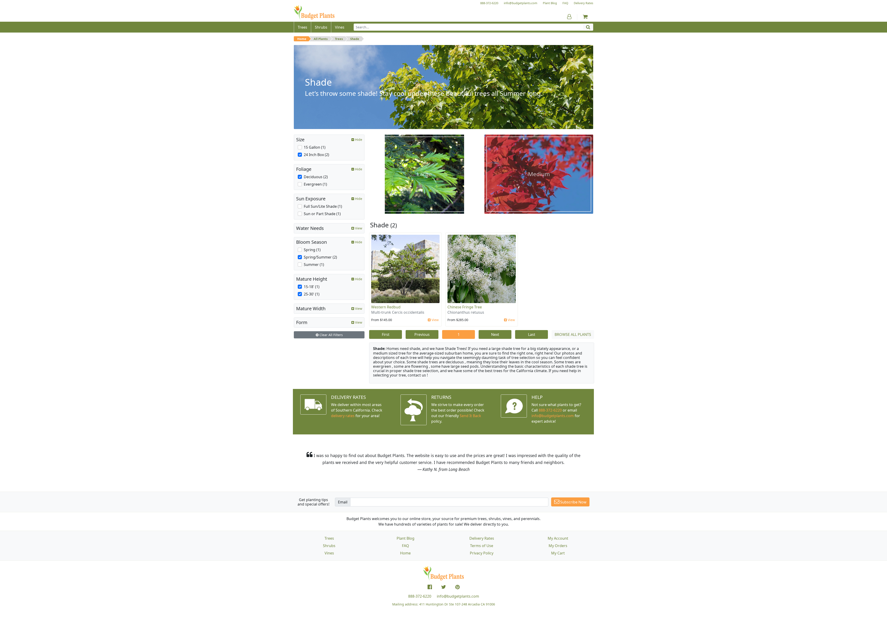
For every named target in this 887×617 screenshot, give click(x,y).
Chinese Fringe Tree (464, 307)
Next (495, 334)
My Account (558, 538)
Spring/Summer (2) (320, 257)
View (435, 320)
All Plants (321, 39)
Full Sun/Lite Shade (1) (323, 206)
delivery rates (343, 415)
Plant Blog (405, 538)
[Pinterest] (457, 587)
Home (301, 39)
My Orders (558, 545)
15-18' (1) (311, 286)
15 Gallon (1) (314, 147)
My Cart (558, 553)
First (385, 334)
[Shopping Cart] (585, 16)
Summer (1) (314, 264)
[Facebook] (430, 587)
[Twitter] (443, 587)
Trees (339, 39)
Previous (422, 334)
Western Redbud (386, 307)
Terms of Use (481, 545)
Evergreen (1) (315, 184)
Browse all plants (573, 334)
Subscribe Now (572, 502)
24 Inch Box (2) (316, 154)
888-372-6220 (550, 410)
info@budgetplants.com (458, 596)
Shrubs (329, 545)
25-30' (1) (311, 294)
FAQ (405, 545)
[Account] (569, 16)
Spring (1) (312, 249)
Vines (329, 553)
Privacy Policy (481, 553)
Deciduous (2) (316, 176)
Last (531, 334)
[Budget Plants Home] (314, 12)
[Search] (588, 27)
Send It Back (470, 415)
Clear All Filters (331, 335)
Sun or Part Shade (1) (322, 213)
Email (342, 502)
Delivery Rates (481, 538)
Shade (354, 39)
